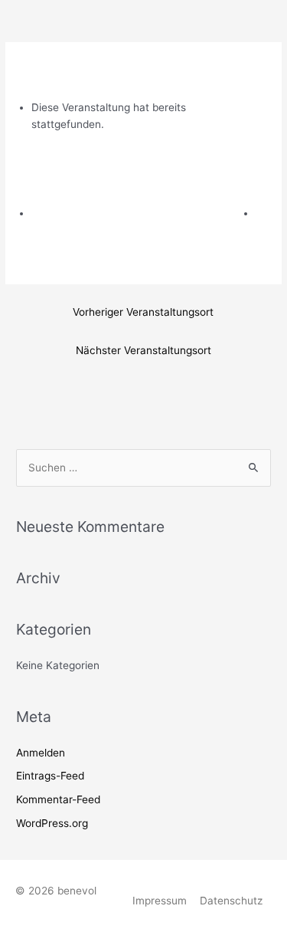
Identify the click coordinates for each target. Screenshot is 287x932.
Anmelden (40, 753)
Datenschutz (231, 900)
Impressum (159, 900)
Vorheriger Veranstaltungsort (143, 312)
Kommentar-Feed (58, 799)
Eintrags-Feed (50, 776)
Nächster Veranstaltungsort (143, 350)
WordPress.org (52, 823)
